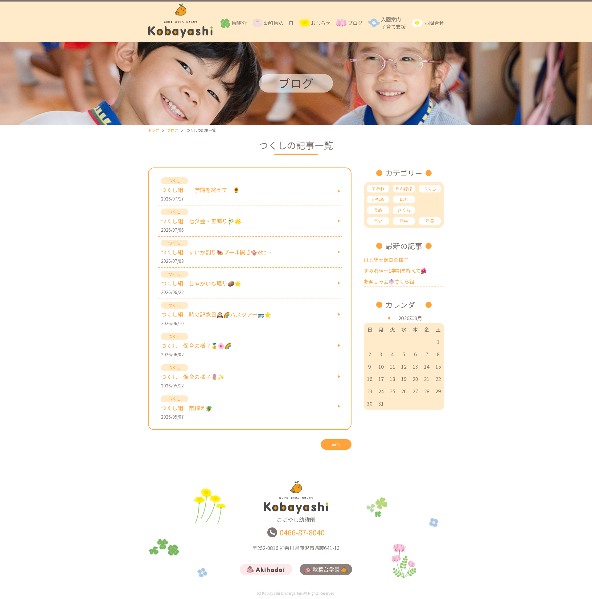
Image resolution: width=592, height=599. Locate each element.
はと (404, 199)
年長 (430, 221)
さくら (403, 210)
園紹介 (239, 23)
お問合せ (434, 23)
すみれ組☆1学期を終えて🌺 (395, 270)
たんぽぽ (404, 188)
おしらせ (321, 23)
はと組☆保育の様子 (386, 259)
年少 (378, 221)
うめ (378, 210)
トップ (153, 130)
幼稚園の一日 (279, 23)
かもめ (378, 199)
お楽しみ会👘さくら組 (389, 281)
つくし (429, 188)
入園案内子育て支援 (393, 22)
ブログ (355, 23)
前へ (336, 444)
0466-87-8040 (302, 532)
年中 (404, 221)
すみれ (378, 188)
